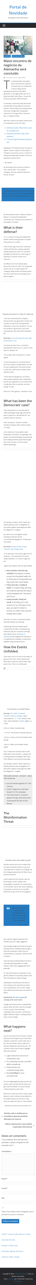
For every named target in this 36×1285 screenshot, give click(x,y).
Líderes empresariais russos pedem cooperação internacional (18, 1125)
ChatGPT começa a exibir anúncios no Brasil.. (16, 1234)
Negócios (7, 56)
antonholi (22, 77)
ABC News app (17, 997)
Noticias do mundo (18, 56)
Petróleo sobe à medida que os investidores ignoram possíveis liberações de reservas (16, 1116)
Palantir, (21, 721)
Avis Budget (18, 716)
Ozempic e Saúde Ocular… (10, 1245)
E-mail (5, 1188)
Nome (5, 1179)
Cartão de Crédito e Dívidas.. (11, 1257)
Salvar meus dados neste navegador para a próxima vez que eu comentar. (18, 1213)
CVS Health (13, 713)
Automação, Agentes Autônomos (12, 1251)
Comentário (7, 1151)
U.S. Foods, (18, 718)
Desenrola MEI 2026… (9, 1240)
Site (3, 1198)
